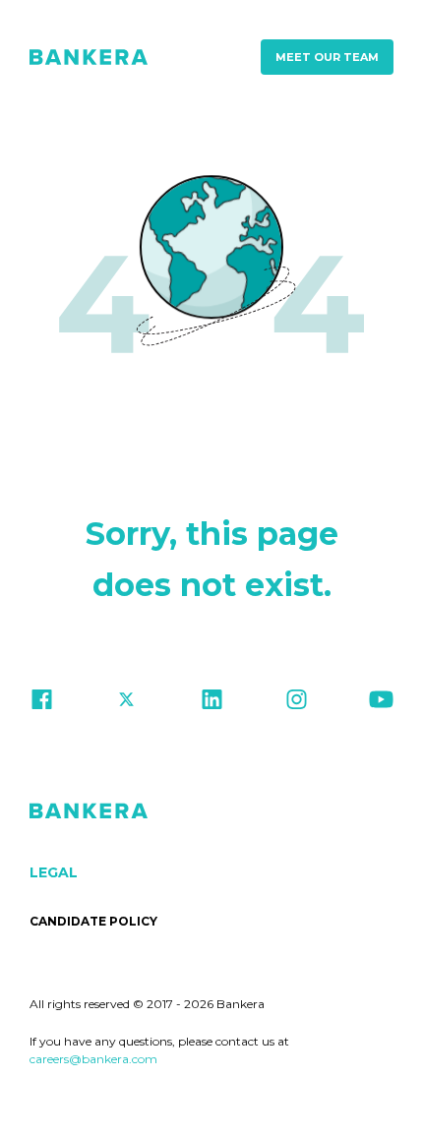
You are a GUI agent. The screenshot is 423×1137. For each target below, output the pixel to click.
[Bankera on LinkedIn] (212, 703)
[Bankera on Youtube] (381, 703)
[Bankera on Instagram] (296, 703)
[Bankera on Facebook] (42, 703)
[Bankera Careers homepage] (89, 57)
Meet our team (327, 57)
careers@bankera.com (93, 1058)
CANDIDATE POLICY (93, 921)
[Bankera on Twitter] (126, 703)
